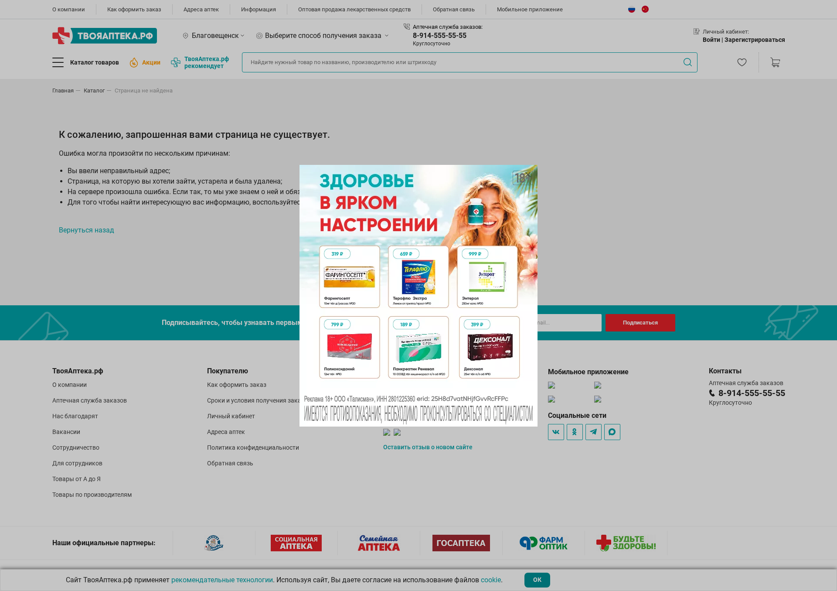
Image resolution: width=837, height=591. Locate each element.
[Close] (528, 174)
